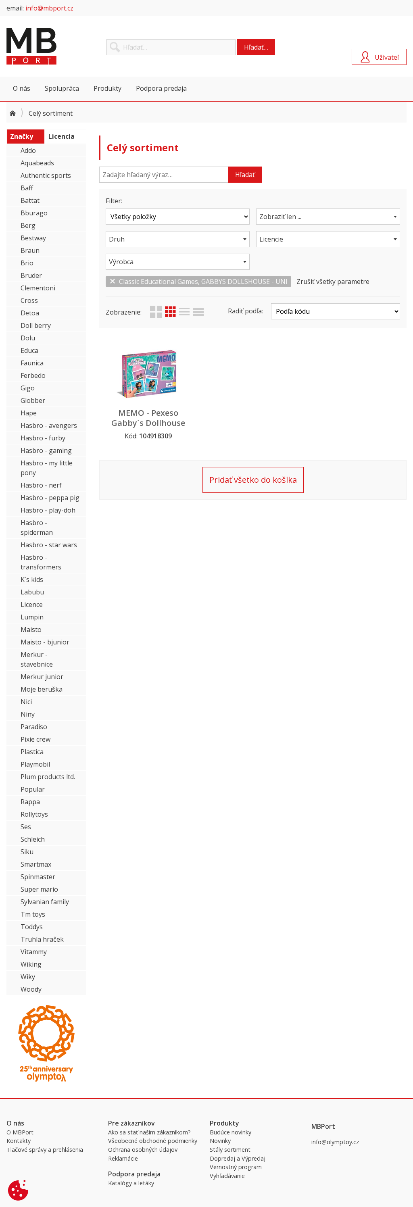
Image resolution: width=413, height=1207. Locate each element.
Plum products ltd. (48, 776)
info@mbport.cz (49, 8)
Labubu (32, 592)
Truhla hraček (42, 939)
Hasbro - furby (43, 438)
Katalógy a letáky (131, 1183)
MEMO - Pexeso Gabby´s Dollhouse (148, 417)
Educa (29, 350)
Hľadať (245, 174)
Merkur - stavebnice (37, 659)
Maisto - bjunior (45, 642)
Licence (32, 604)
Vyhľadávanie (227, 1176)
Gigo (28, 388)
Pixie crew (35, 739)
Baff (27, 187)
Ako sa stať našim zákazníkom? (149, 1132)
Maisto (31, 629)
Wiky (28, 976)
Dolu (28, 338)
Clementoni (38, 288)
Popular (33, 789)
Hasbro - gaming (46, 450)
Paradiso (34, 726)
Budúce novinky (230, 1132)
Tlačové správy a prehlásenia (44, 1149)
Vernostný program (236, 1167)
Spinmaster (38, 876)
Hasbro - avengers (49, 425)
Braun (30, 250)
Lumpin (32, 617)
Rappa (30, 801)
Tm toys (33, 914)
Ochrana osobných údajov (142, 1149)
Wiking (31, 964)
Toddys (32, 926)
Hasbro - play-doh (48, 510)
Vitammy (34, 951)
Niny (28, 714)
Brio (27, 262)
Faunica (32, 363)
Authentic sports (46, 175)
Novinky (220, 1140)
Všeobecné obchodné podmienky (152, 1140)
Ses (26, 826)
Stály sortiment (230, 1149)
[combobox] (328, 216)
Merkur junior (42, 676)
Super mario (39, 889)
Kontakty (18, 1140)
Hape (29, 413)
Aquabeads (37, 162)
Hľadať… (256, 47)
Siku (27, 851)
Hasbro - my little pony (47, 468)
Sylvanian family (45, 901)
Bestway (33, 237)
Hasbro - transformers (41, 562)
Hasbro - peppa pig (50, 497)
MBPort (66, 46)
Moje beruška (42, 689)
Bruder (31, 275)
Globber (33, 400)
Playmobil (35, 764)
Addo (28, 150)
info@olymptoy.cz (335, 1142)
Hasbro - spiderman (37, 527)
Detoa (30, 313)
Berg (28, 225)
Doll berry (36, 325)
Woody (31, 989)
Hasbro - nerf (41, 485)
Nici (26, 701)
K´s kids (32, 579)
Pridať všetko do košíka (253, 479)
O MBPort (19, 1132)
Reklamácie (123, 1158)
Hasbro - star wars (49, 544)
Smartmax (36, 864)
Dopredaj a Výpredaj (237, 1158)
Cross (29, 300)
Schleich (33, 839)
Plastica (32, 751)
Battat (30, 200)
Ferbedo (33, 375)
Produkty (107, 88)
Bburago (34, 212)
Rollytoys (34, 814)
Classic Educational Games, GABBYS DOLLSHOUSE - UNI (203, 281)
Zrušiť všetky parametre (332, 281)
